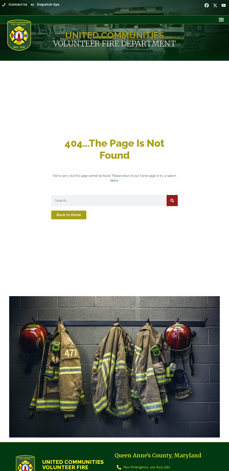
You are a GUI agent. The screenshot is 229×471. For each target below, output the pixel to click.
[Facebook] (207, 5)
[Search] (172, 200)
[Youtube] (224, 5)
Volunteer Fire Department (114, 44)
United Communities (114, 35)
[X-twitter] (215, 5)
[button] (221, 19)
